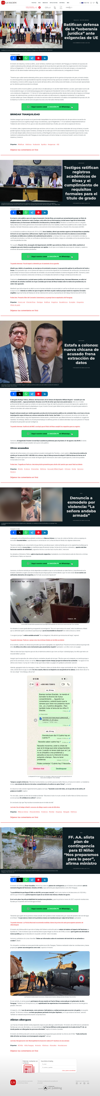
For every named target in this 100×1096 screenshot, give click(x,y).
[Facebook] (77, 1083)
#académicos (63, 302)
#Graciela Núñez (35, 812)
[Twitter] (80, 1083)
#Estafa (20, 469)
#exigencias (51, 144)
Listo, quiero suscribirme (68, 1070)
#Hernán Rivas (30, 302)
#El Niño (20, 1045)
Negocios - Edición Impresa (81, 20)
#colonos (27, 469)
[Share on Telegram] (32, 58)
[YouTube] (88, 1083)
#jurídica (43, 144)
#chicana (67, 469)
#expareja (59, 812)
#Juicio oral (21, 302)
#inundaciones (62, 1045)
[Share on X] (20, 58)
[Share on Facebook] (13, 58)
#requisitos (80, 302)
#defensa (28, 144)
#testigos (40, 302)
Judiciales (81, 163)
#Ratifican (21, 144)
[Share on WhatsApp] (26, 58)
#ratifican (47, 302)
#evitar (74, 469)
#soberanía (36, 144)
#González (53, 1045)
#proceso (80, 469)
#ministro (38, 1045)
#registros (54, 302)
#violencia (44, 812)
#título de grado (15, 305)
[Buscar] (97, 3)
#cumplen (72, 302)
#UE (58, 144)
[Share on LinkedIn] (45, 58)
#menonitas (35, 469)
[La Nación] (8, 3)
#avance (13, 472)
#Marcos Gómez (23, 812)
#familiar (51, 812)
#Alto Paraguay (29, 1045)
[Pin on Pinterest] (38, 58)
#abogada (66, 812)
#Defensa (45, 1045)
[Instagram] (84, 1083)
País (81, 493)
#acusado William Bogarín (55, 469)
